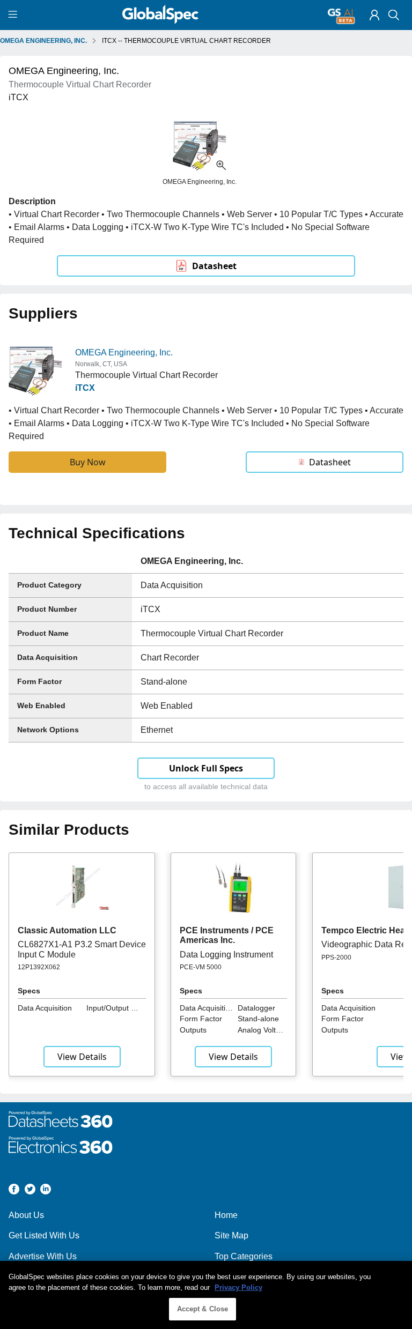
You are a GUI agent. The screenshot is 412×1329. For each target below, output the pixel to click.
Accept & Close (203, 1309)
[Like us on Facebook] (14, 1191)
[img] (374, 15)
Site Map (231, 1235)
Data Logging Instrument (226, 954)
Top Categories (244, 1256)
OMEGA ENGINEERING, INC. (43, 40)
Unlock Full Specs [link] (206, 768)
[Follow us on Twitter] (30, 1191)
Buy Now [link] (88, 462)
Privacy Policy (238, 1287)
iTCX (85, 387)
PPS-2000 (336, 957)
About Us (26, 1215)
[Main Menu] (14, 15)
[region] (206, 1295)
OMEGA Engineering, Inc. (124, 352)
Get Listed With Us (44, 1235)
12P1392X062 (39, 967)
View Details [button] (82, 1057)
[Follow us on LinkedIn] (45, 1191)
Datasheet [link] (214, 266)
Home (226, 1215)
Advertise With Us (43, 1256)
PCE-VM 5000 (201, 967)
